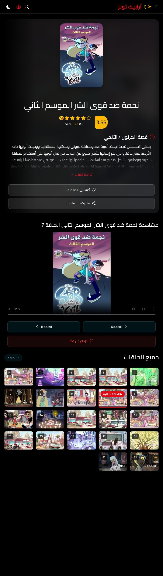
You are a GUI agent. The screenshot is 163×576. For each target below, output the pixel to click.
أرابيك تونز (130, 6)
